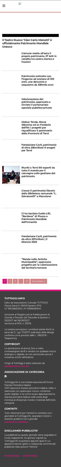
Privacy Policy (11, 455)
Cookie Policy (30, 455)
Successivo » (38, 281)
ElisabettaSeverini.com (16, 366)
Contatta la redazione (16, 422)
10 (27, 281)
